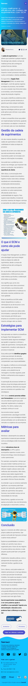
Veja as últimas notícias (14, 632)
